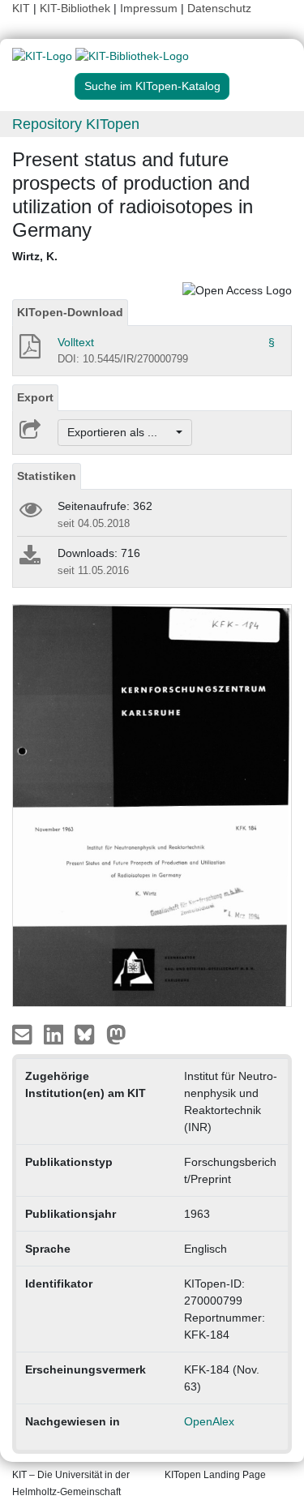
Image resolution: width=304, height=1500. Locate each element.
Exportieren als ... (120, 432)
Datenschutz (219, 8)
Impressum (149, 8)
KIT (21, 8)
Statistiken (46, 475)
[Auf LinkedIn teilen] (55, 1033)
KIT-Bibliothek (76, 8)
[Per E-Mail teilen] (24, 1033)
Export (35, 397)
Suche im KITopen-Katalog (152, 85)
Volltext (76, 342)
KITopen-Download (70, 312)
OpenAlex (209, 1421)
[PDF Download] (29, 351)
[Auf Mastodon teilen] (116, 1033)
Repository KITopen (75, 124)
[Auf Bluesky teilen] (89, 1033)
